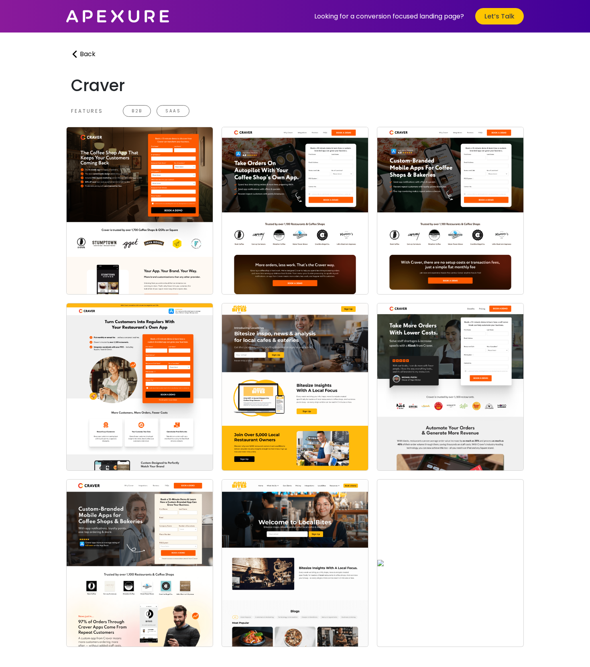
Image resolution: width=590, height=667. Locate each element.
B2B (137, 111)
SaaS (173, 111)
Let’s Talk (499, 16)
